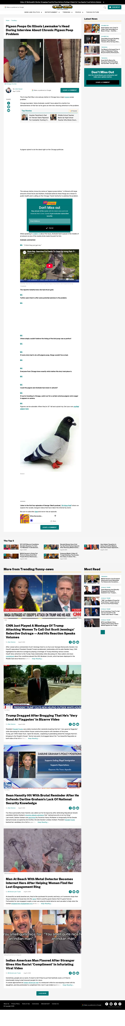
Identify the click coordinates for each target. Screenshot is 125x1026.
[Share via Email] (8, 110)
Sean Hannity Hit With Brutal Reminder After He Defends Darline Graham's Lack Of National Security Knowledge (42, 799)
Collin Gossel (18, 89)
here (26, 409)
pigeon (67, 97)
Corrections (35, 1004)
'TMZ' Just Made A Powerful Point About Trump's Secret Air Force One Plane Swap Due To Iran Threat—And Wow (110, 604)
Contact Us (55, 1004)
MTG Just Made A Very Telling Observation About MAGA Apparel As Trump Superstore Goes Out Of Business (109, 625)
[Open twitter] (111, 1003)
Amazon (22, 473)
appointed (32, 817)
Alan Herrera (11, 642)
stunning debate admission (34, 815)
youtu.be (23, 286)
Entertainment (51, 12)
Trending (66, 12)
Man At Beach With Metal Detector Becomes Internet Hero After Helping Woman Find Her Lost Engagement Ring (39, 883)
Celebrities (105, 25)
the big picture (92, 12)
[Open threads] (115, 1003)
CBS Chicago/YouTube (10, 84)
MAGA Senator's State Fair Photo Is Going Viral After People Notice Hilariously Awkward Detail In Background (29, 557)
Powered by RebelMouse (114, 1007)
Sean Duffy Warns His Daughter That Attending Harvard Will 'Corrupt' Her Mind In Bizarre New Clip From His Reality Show (109, 63)
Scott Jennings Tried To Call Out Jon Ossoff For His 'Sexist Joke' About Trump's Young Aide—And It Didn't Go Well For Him (110, 614)
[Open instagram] (119, 1003)
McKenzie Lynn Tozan (14, 891)
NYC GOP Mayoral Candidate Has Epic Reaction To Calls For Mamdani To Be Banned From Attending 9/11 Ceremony (29, 547)
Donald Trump (105, 587)
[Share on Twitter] (8, 106)
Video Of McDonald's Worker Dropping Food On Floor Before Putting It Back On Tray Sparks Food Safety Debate (60, 2)
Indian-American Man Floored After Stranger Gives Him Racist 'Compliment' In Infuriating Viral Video (40, 964)
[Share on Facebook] (8, 103)
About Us (6, 1004)
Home (7, 20)
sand (34, 899)
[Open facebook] (106, 1003)
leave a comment (70, 90)
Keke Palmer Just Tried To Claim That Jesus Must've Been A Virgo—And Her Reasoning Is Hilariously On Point (110, 31)
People (78, 12)
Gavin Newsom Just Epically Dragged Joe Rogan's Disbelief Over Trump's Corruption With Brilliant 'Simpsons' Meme (110, 593)
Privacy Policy (15, 1004)
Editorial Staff (45, 1004)
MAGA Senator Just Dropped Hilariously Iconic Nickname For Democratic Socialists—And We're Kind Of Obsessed (110, 581)
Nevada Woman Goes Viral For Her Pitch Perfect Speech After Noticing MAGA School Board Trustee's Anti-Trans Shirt (69, 547)
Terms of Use (26, 1004)
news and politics (32, 12)
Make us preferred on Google (15, 7)
